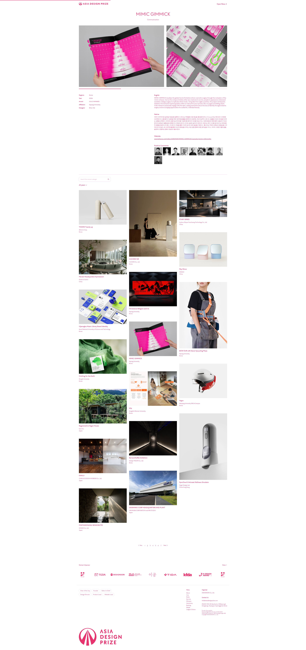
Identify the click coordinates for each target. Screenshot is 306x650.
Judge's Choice (190, 609)
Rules (188, 597)
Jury (187, 595)
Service (188, 599)
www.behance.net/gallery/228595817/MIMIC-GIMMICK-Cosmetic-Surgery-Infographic (182, 139)
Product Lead (97, 594)
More (224, 565)
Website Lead (109, 594)
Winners (188, 601)
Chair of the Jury (85, 591)
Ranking (188, 605)
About (188, 593)
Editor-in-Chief (106, 591)
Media (188, 607)
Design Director (85, 594)
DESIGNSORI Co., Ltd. (208, 593)
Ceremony (189, 603)
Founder (95, 591)
